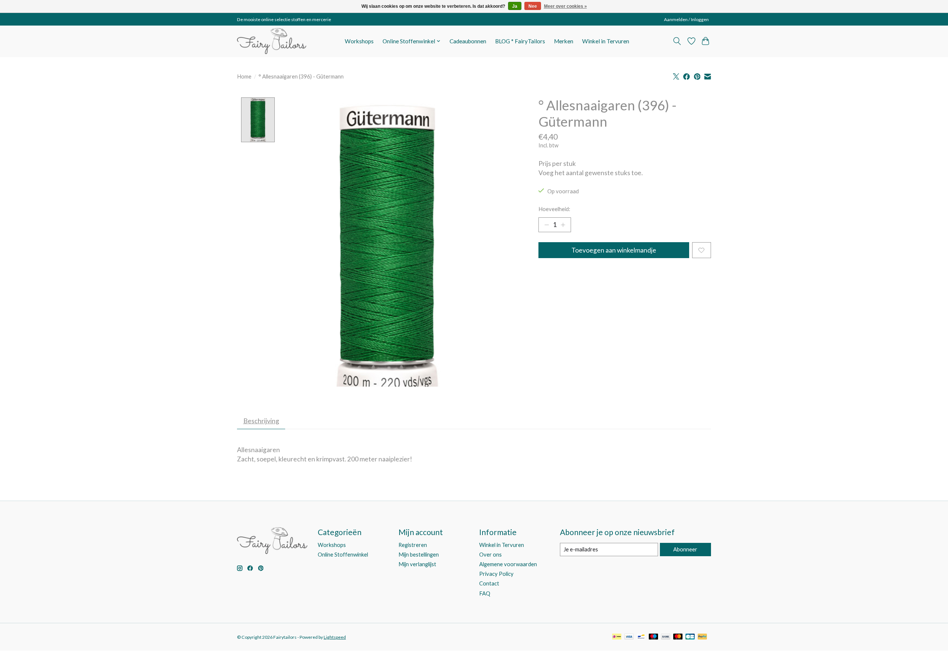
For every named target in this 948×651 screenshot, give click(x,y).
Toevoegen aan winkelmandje (613, 250)
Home (244, 76)
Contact (489, 583)
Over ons (490, 554)
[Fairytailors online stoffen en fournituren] (271, 41)
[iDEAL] (616, 637)
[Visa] (629, 637)
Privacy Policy (496, 574)
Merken (563, 41)
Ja (514, 6)
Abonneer (685, 549)
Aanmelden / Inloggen (686, 19)
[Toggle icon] (677, 41)
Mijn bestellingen (418, 554)
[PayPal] (702, 637)
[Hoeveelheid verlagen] (546, 225)
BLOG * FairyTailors (520, 41)
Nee (532, 6)
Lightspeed (335, 637)
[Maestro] (653, 637)
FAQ (484, 593)
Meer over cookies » (565, 6)
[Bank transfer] (666, 637)
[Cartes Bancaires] (690, 637)
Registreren (412, 545)
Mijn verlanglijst (417, 564)
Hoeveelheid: (554, 209)
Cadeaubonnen (468, 41)
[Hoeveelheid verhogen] (563, 225)
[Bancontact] (641, 637)
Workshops (359, 41)
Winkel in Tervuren (605, 41)
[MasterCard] (678, 637)
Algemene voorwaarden (508, 564)
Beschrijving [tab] (261, 421)
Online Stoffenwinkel (343, 554)
